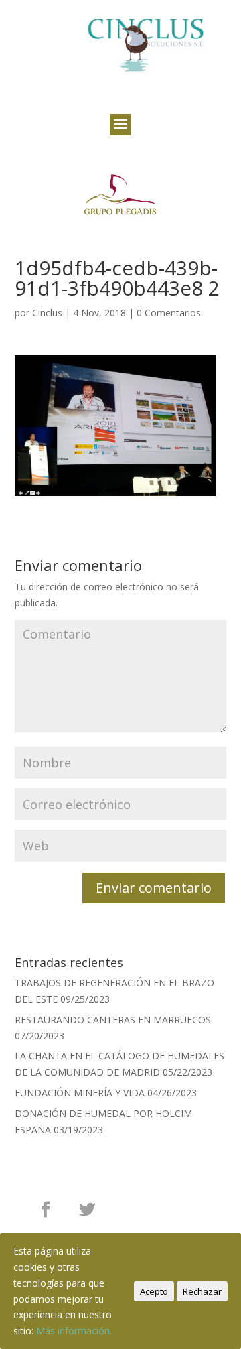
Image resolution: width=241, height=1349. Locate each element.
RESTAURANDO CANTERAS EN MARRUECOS (113, 1019)
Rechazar (202, 1291)
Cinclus (47, 312)
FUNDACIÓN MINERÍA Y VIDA (80, 1092)
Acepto (154, 1291)
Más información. (74, 1330)
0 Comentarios (169, 312)
